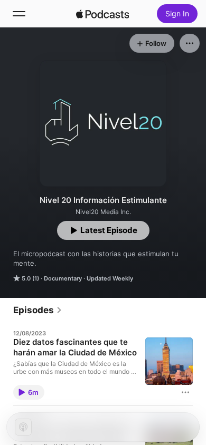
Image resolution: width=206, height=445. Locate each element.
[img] (102, 13)
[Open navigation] (19, 13)
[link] (37, 310)
